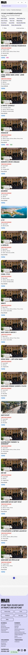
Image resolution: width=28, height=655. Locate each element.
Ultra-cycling (4, 18)
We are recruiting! (4, 629)
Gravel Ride (11, 22)
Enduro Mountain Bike (16, 25)
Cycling (8, 9)
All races (3, 9)
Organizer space (4, 641)
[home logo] (5, 601)
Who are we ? (3, 626)
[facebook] (19, 650)
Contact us (3, 624)
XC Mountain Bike (5, 25)
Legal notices (3, 630)
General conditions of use (19, 629)
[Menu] (25, 2)
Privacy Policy (17, 630)
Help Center (3, 646)
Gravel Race (4, 22)
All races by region (18, 637)
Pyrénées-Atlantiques (16, 9)
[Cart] (21, 2)
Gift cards (16, 627)
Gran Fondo (12, 18)
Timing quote (3, 644)
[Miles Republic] (4, 2)
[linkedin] (25, 650)
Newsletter (17, 626)
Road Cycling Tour (21, 18)
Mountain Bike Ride (21, 22)
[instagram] (22, 650)
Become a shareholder (5, 627)
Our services (3, 643)
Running (16, 636)
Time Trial (12, 20)
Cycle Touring (4, 20)
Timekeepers (17, 641)
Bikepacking (19, 20)
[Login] (18, 2)
